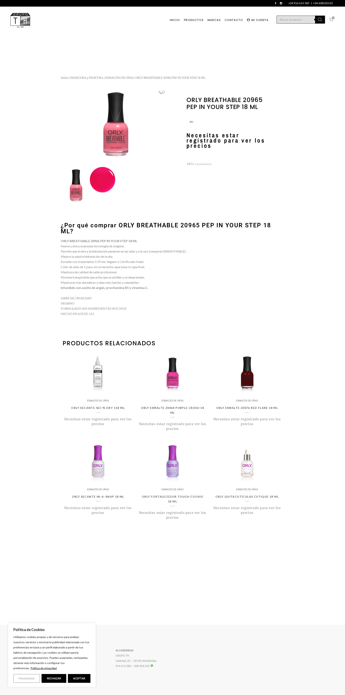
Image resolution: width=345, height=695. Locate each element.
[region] (52, 655)
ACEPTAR (79, 678)
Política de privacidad (44, 668)
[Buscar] (320, 20)
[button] (161, 92)
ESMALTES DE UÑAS (119, 78)
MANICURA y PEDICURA (86, 78)
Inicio (64, 78)
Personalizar (27, 678)
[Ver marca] (191, 126)
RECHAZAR (54, 678)
